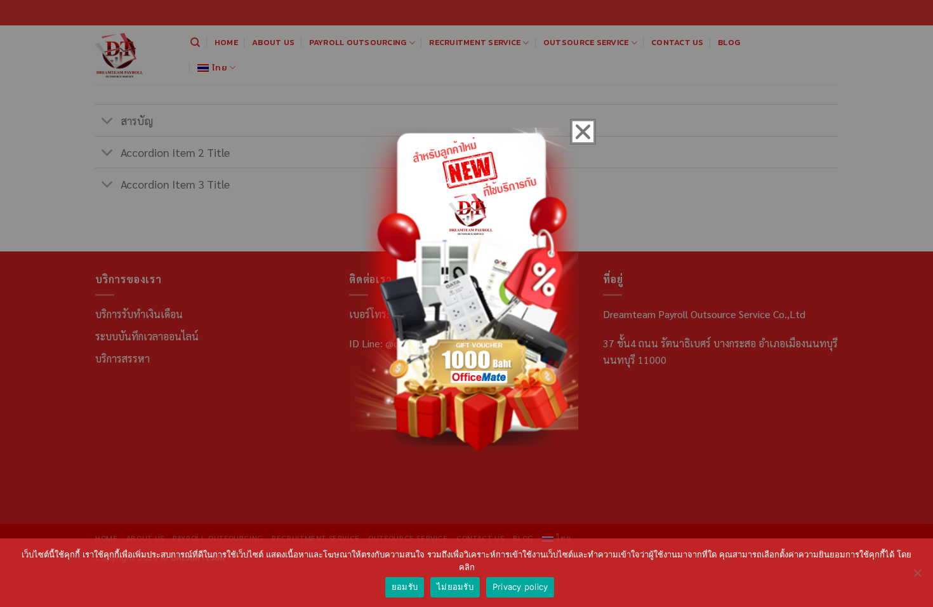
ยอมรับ (405, 587)
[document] (466, 303)
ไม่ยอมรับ (455, 587)
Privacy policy (520, 587)
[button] (582, 131)
